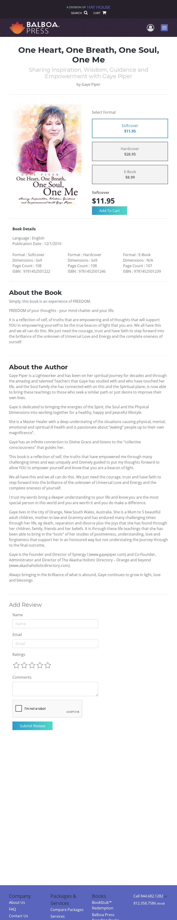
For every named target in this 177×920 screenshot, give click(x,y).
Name (17, 614)
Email (17, 634)
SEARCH (77, 13)
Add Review (25, 605)
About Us (17, 902)
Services (57, 916)
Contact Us (18, 915)
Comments (22, 677)
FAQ (12, 909)
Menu (166, 28)
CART (97, 13)
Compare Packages (67, 909)
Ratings (18, 654)
